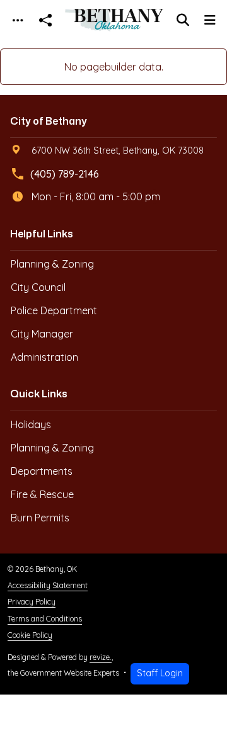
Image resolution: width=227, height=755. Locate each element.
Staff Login (160, 673)
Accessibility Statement (48, 585)
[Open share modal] (45, 20)
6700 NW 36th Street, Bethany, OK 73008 (118, 150)
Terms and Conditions (45, 618)
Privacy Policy (31, 601)
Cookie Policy (30, 635)
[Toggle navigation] (17, 20)
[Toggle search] (182, 20)
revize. (101, 657)
